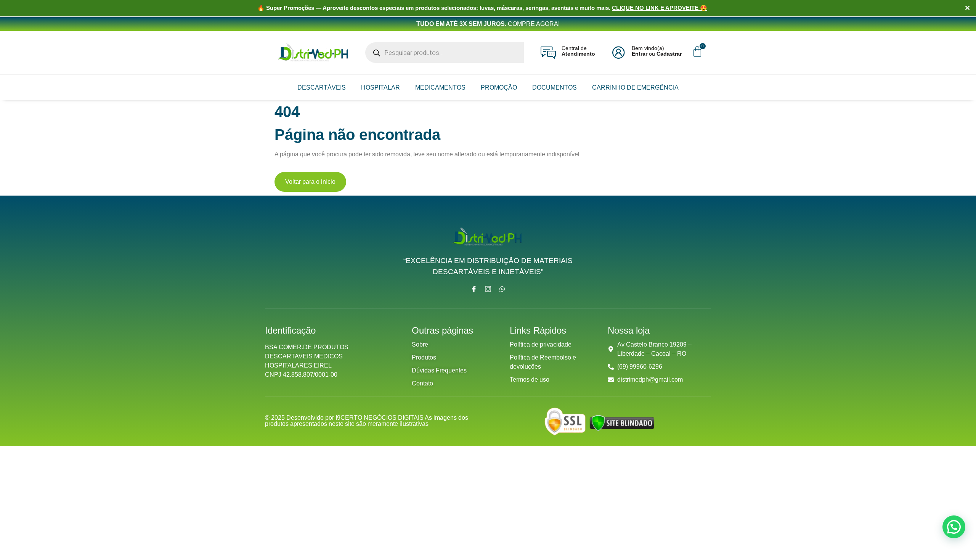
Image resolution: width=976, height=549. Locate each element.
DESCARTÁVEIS (321, 87)
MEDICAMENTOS (440, 87)
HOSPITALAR (380, 87)
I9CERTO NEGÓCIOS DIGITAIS (380, 417)
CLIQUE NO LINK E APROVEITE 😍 (659, 8)
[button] (953, 526)
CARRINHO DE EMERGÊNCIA (635, 87)
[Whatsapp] (502, 289)
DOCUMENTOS (554, 87)
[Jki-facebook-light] (474, 289)
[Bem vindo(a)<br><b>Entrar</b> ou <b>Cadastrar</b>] (618, 52)
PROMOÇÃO (499, 87)
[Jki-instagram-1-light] (488, 289)
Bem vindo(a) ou (657, 51)
